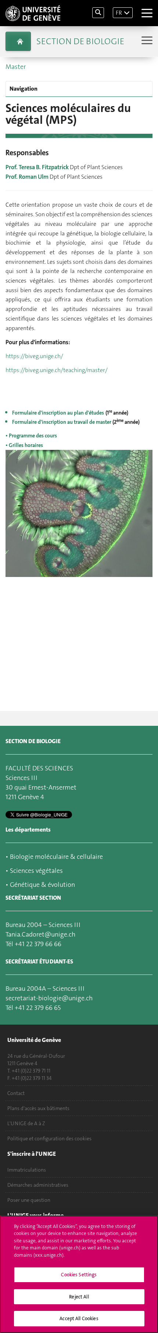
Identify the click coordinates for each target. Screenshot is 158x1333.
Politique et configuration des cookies (49, 1138)
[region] (79, 1274)
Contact (16, 1093)
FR (119, 13)
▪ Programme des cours (31, 435)
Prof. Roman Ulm (27, 177)
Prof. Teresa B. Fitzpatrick (37, 167)
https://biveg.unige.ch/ (34, 356)
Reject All (79, 1297)
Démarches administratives (37, 1185)
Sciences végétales (36, 870)
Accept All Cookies (79, 1318)
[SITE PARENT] (18, 41)
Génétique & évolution (42, 884)
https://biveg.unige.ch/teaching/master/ (57, 370)
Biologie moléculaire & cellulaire (56, 856)
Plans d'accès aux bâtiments (38, 1108)
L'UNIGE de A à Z (26, 1123)
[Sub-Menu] (146, 41)
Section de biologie (80, 41)
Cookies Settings (79, 1274)
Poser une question (28, 1200)
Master (16, 66)
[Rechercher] (98, 12)
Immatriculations (26, 1169)
